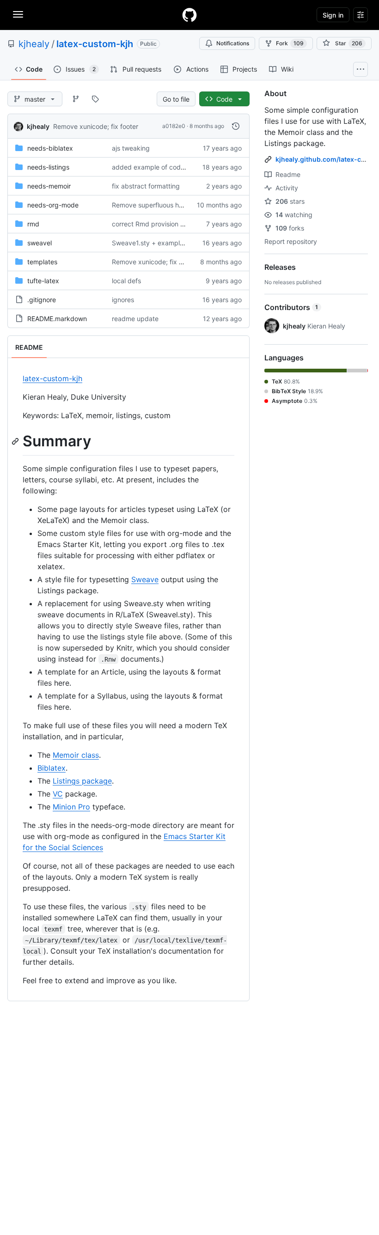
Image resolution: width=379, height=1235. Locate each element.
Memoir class (76, 755)
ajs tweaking (131, 148)
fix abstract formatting (146, 186)
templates (42, 262)
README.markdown (57, 318)
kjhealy (33, 43)
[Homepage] (189, 14)
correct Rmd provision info (151, 224)
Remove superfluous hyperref (156, 205)
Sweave (145, 579)
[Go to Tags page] (95, 98)
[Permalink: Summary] (16, 441)
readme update (135, 318)
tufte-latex (43, 281)
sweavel (39, 243)
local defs (126, 281)
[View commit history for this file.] (236, 126)
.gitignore (41, 300)
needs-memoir (49, 186)
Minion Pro (71, 806)
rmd (33, 224)
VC (58, 793)
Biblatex (51, 768)
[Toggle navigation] (18, 14)
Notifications (232, 43)
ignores (123, 300)
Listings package (82, 780)
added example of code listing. (159, 167)
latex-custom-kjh (94, 43)
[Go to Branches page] (76, 98)
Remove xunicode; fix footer (95, 126)
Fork (290, 43)
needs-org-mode (53, 205)
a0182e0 (173, 125)
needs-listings (48, 167)
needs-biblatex (50, 148)
